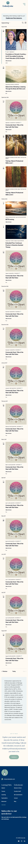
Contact (16, 798)
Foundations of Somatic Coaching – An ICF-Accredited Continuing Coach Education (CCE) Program (16, 56)
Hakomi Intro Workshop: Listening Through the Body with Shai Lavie (15, 88)
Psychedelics (4, 798)
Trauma (3, 791)
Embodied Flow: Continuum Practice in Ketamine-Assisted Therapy (14, 245)
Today (14, 671)
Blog (15, 801)
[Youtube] (18, 841)
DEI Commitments (18, 794)
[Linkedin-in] (24, 841)
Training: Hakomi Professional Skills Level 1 (14, 162)
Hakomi (3, 788)
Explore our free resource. (14, 18)
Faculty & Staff (17, 791)
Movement (3, 801)
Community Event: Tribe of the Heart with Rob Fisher (14, 126)
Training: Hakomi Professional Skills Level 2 (14, 194)
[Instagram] (21, 841)
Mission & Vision (18, 788)
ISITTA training (10, 219)
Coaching (3, 794)
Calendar (3, 804)
